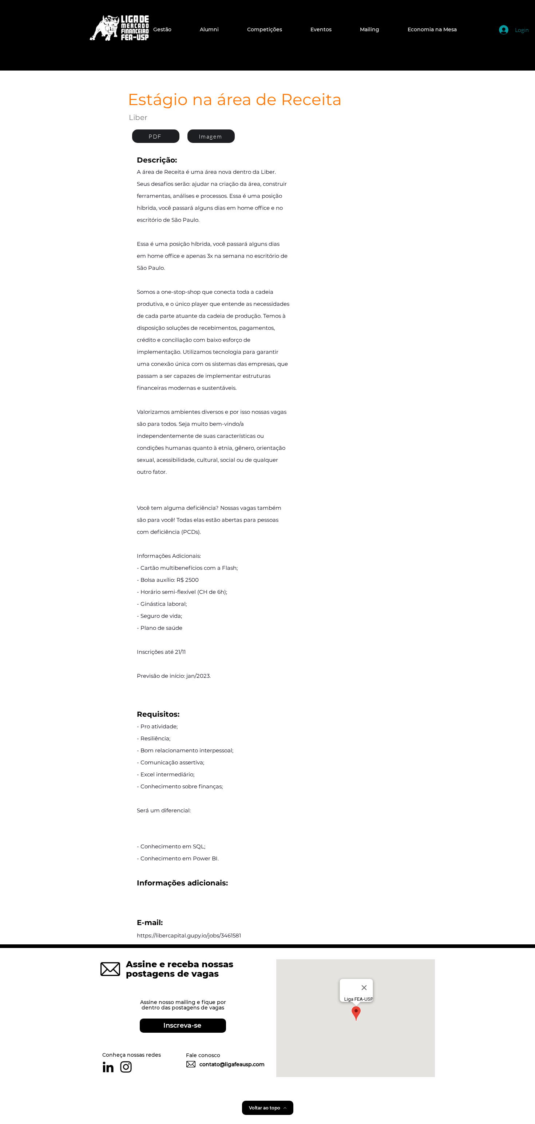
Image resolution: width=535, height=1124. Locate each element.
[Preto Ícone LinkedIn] (108, 1067)
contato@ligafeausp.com (232, 1064)
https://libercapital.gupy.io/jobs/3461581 (189, 935)
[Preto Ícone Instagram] (126, 1067)
